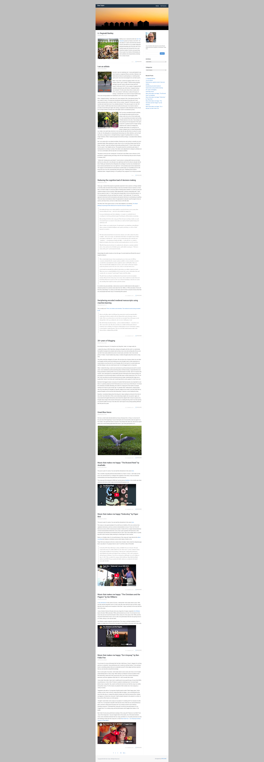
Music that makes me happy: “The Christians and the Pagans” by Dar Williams (154, 102)
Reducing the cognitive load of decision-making (117, 180)
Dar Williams (137, 611)
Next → (124, 752)
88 (120, 752)
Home (157, 6)
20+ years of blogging (106, 341)
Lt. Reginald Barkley (105, 33)
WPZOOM (163, 758)
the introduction (102, 602)
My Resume (163, 6)
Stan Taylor (100, 5)
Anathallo (127, 480)
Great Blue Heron (104, 412)
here (133, 471)
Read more (139, 61)
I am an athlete (103, 66)
